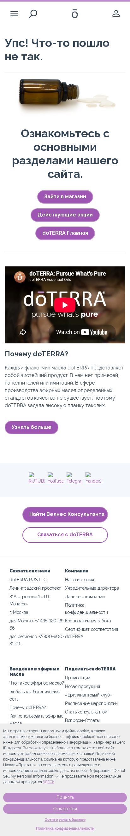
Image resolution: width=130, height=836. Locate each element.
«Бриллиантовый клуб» (88, 694)
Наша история (79, 579)
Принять (65, 797)
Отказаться (65, 808)
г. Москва (18, 612)
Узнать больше (31, 427)
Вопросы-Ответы (82, 720)
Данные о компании (85, 596)
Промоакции (77, 677)
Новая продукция (82, 686)
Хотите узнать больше (65, 819)
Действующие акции (65, 215)
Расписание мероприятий (91, 703)
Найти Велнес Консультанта (66, 514)
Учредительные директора (92, 588)
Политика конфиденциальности (65, 828)
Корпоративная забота (88, 620)
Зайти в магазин (65, 196)
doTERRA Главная (65, 233)
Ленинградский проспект (35, 588)
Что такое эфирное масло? (36, 683)
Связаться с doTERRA (65, 535)
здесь (48, 782)
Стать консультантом (86, 711)
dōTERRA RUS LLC (27, 579)
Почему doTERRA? (27, 707)
